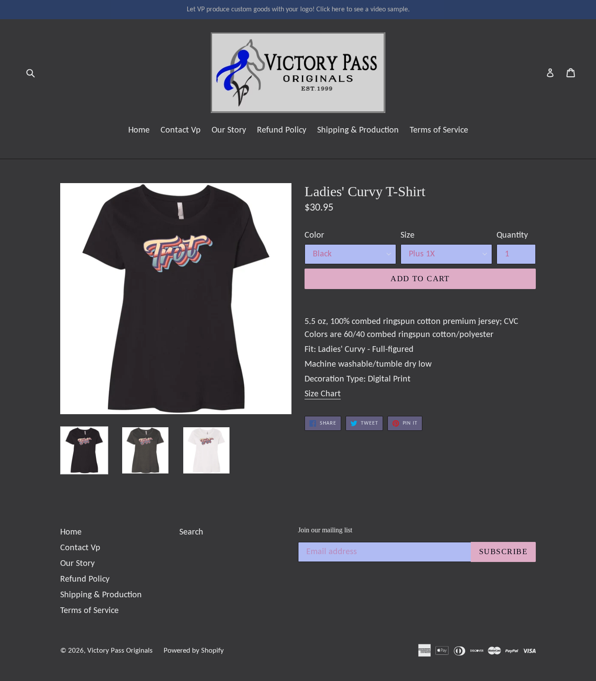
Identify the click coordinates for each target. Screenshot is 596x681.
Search (191, 532)
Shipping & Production (358, 130)
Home (139, 130)
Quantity (512, 235)
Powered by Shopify (194, 650)
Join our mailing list (325, 530)
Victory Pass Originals (120, 650)
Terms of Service (439, 130)
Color (314, 235)
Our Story (229, 130)
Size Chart (323, 394)
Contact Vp (181, 130)
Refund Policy (281, 130)
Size (407, 235)
